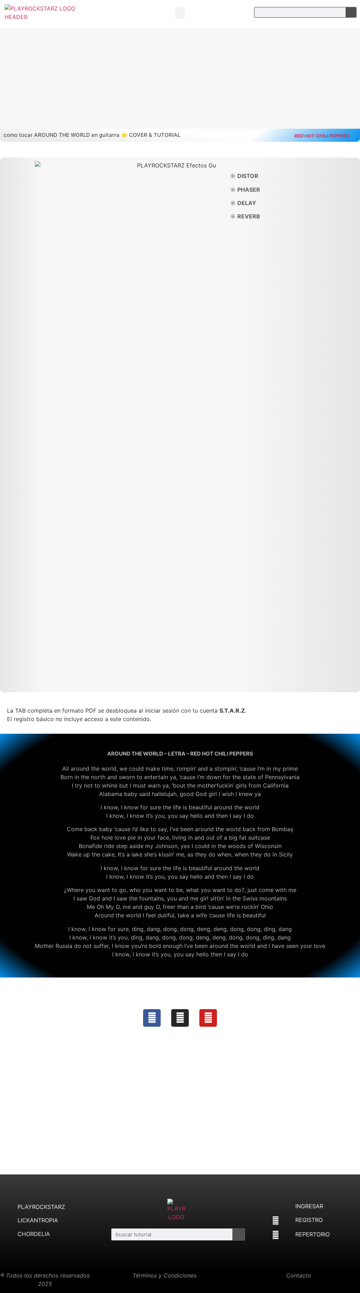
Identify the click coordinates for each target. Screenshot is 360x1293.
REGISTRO (309, 1219)
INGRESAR (309, 1206)
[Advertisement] (180, 1111)
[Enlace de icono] (152, 1018)
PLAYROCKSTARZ (41, 1206)
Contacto (298, 1275)
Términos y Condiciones (165, 1275)
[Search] (351, 12)
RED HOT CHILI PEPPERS (321, 136)
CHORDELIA (34, 1233)
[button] (180, 13)
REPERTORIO (312, 1234)
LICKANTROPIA (38, 1220)
